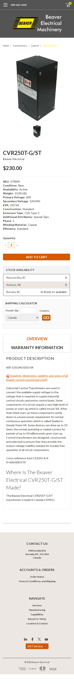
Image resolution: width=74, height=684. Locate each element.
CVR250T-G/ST (50, 45)
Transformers (20, 45)
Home (6, 45)
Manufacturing (37, 609)
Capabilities (37, 614)
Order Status (37, 576)
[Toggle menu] (5, 7)
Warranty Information (37, 347)
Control (35, 45)
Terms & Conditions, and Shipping (37, 581)
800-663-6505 (19, 4)
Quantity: (9, 238)
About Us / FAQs (37, 618)
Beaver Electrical (13, 159)
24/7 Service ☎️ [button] (37, 646)
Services (37, 605)
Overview (37, 338)
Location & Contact (37, 623)
